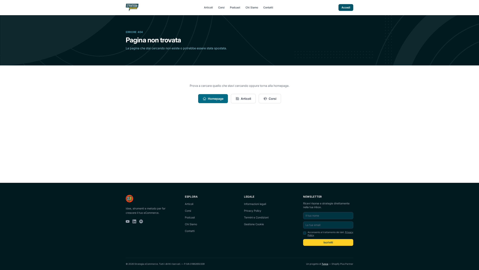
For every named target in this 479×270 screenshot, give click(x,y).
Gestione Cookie (254, 224)
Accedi (345, 7)
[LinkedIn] (134, 221)
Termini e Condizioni (256, 217)
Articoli (208, 7)
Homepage (215, 98)
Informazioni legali (255, 204)
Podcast (235, 7)
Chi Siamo (251, 7)
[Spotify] (141, 221)
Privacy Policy (252, 210)
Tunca (325, 263)
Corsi (221, 7)
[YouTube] (127, 221)
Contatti (268, 7)
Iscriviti (328, 242)
